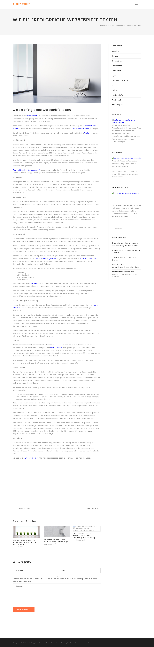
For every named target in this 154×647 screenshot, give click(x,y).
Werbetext (116, 100)
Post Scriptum (56, 348)
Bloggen (115, 56)
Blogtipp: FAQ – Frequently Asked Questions (126, 251)
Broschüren (117, 61)
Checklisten (117, 66)
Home (135, 4)
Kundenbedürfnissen (81, 128)
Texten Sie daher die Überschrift (27, 170)
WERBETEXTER (30, 458)
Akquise (115, 51)
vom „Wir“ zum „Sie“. (88, 258)
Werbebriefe (117, 95)
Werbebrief (32, 116)
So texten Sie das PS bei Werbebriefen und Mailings (56, 541)
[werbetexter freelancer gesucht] (126, 158)
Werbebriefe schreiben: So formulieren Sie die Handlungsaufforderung (85, 536)
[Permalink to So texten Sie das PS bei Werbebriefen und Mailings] (57, 531)
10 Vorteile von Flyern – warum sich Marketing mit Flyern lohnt (125, 244)
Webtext (115, 90)
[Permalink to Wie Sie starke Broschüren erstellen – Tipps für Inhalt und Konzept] (26, 532)
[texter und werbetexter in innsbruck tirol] (126, 121)
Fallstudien (117, 71)
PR (113, 85)
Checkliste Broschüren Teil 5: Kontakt (124, 258)
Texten (87, 133)
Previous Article (22, 508)
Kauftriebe (34, 283)
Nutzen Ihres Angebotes (46, 258)
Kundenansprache (120, 80)
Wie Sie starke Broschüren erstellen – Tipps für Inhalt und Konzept (25, 542)
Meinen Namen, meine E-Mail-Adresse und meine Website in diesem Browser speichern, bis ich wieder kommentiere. (55, 580)
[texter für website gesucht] (126, 193)
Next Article (93, 508)
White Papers (117, 105)
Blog (108, 26)
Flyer (114, 75)
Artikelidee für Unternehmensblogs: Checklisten (126, 265)
